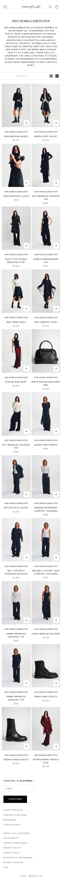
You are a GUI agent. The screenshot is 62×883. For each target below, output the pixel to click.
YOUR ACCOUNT (12, 825)
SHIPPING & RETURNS (15, 815)
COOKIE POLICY (11, 853)
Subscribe (15, 799)
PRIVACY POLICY (12, 848)
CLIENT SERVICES (13, 810)
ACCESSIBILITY (11, 838)
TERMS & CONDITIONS (15, 843)
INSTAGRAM (9, 820)
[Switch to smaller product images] (57, 76)
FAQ (5, 867)
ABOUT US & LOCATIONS (16, 833)
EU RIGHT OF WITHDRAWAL (18, 858)
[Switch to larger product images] (51, 76)
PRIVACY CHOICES (13, 862)
